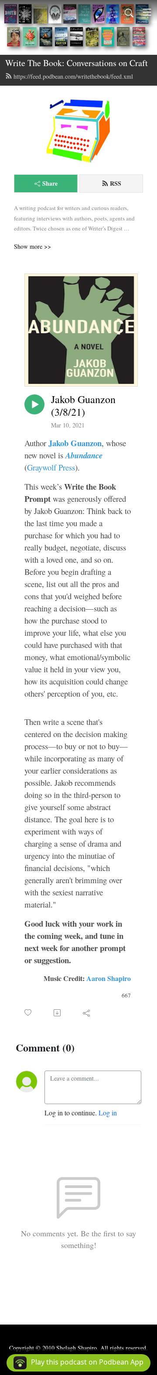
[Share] (87, 1013)
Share (50, 183)
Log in (108, 1112)
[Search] (129, 12)
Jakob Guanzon (75, 443)
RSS (115, 183)
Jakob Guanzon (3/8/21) (83, 405)
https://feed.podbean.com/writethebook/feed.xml (73, 76)
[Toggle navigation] (147, 12)
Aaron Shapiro (108, 978)
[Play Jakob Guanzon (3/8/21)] (34, 404)
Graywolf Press (51, 467)
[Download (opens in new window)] (58, 1012)
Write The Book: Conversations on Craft (76, 63)
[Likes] (29, 1012)
